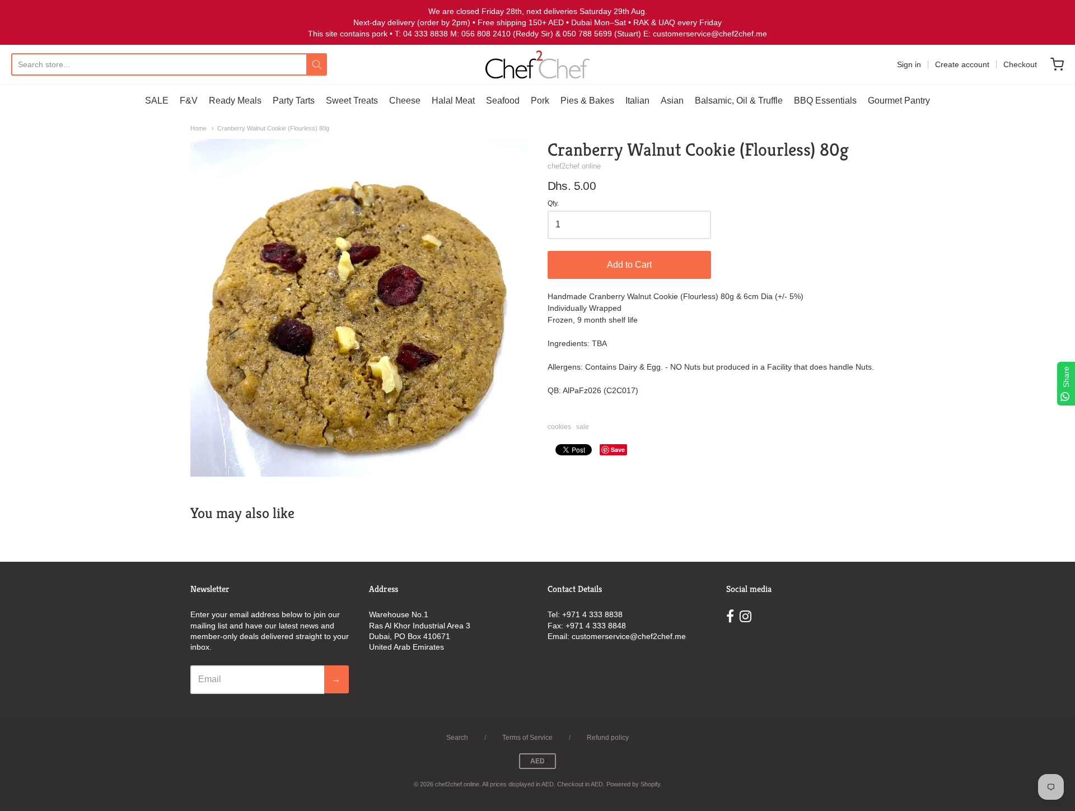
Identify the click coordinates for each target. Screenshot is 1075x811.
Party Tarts (294, 100)
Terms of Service (527, 738)
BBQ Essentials (825, 100)
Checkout (1020, 64)
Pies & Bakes (587, 100)
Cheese (404, 100)
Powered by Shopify (633, 784)
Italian (637, 100)
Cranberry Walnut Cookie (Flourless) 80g (273, 128)
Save (618, 449)
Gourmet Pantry (899, 100)
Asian (672, 100)
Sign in (909, 64)
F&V (189, 100)
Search (457, 738)
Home (198, 128)
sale (582, 427)
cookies (559, 427)
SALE (157, 100)
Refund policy (608, 738)
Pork (540, 100)
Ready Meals (235, 100)
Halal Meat (453, 100)
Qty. (553, 203)
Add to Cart (629, 264)
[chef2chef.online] (537, 64)
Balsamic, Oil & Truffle (739, 100)
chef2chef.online (574, 166)
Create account (962, 64)
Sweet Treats (352, 100)
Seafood (503, 100)
